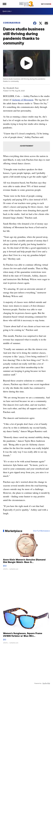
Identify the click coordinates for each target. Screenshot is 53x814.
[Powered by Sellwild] (46, 683)
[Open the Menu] (4, 4)
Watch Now (45, 4)
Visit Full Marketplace (41, 531)
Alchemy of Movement (22, 99)
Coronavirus (11, 22)
